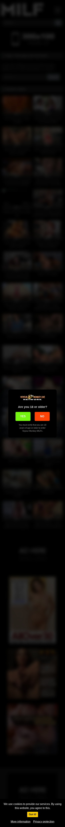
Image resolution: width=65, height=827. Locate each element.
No (42, 416)
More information (20, 821)
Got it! (32, 814)
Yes (23, 416)
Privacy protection (43, 821)
